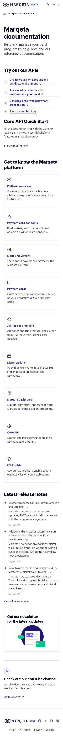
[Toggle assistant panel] (53, 4)
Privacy (38, 730)
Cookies (50, 730)
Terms (12, 730)
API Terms (25, 730)
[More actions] (58, 4)
